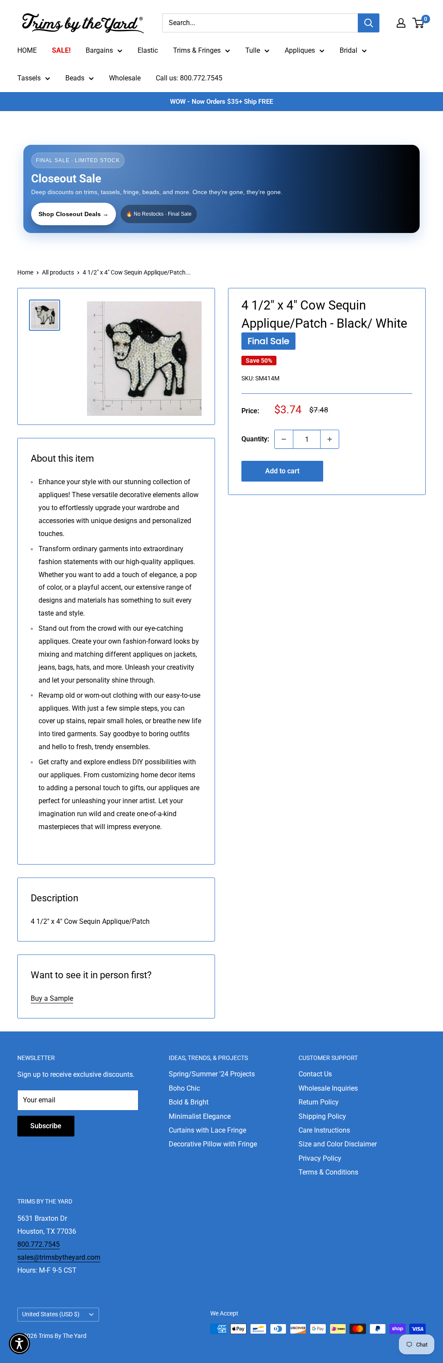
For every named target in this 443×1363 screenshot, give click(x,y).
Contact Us (315, 1074)
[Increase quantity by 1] (330, 439)
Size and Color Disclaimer (338, 1144)
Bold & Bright (189, 1102)
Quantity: (255, 439)
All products (58, 272)
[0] (418, 23)
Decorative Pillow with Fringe (213, 1144)
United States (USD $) (51, 1314)
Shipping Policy (322, 1116)
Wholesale (125, 78)
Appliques (300, 50)
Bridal (348, 50)
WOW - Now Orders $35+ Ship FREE (221, 101)
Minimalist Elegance (200, 1116)
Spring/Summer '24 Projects (212, 1074)
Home (25, 272)
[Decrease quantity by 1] (284, 439)
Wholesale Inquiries (328, 1088)
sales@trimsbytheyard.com (58, 1257)
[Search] (368, 22)
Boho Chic (184, 1088)
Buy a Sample (52, 998)
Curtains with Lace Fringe (207, 1130)
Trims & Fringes (197, 50)
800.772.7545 (38, 1244)
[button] (19, 1343)
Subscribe (45, 1126)
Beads (74, 78)
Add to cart (282, 471)
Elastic (148, 50)
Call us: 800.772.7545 (189, 78)
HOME (27, 50)
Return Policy (319, 1102)
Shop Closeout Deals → (74, 214)
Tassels (29, 78)
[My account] (401, 23)
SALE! (61, 50)
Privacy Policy (320, 1158)
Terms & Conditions (328, 1172)
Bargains (99, 50)
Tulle (252, 50)
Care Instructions (324, 1130)
